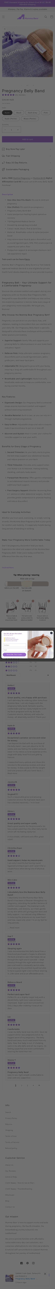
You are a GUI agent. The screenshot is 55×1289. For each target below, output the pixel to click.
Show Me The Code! (14, 654)
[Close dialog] (51, 633)
